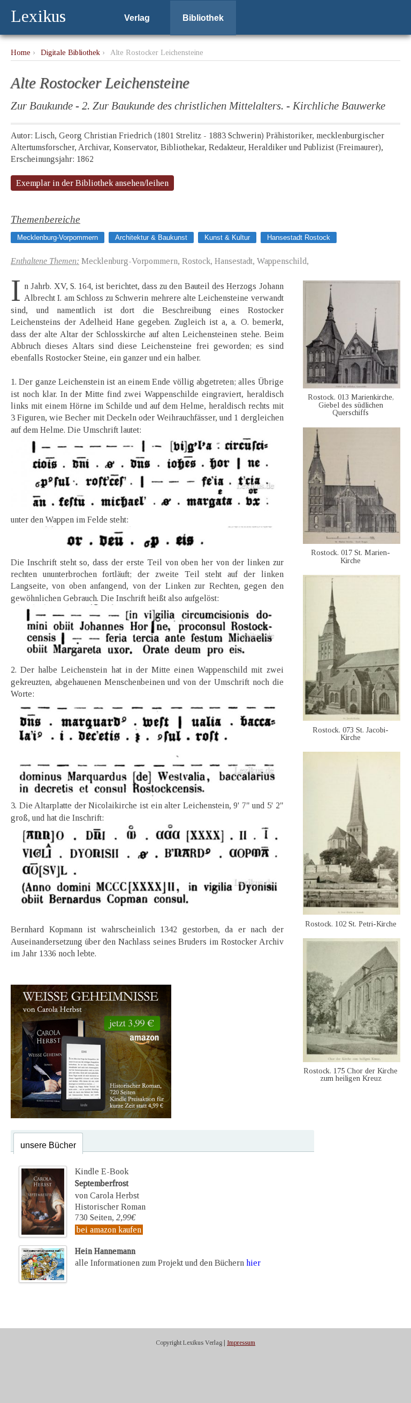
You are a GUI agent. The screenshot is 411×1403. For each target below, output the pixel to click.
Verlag (137, 17)
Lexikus (38, 16)
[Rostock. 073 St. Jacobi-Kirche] (351, 717)
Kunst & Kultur (227, 237)
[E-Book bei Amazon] (91, 1115)
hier (253, 1262)
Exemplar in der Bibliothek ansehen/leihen (92, 183)
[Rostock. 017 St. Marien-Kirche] (351, 540)
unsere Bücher (48, 1145)
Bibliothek (203, 17)
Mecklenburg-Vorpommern (57, 237)
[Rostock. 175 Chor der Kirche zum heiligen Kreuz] (351, 1059)
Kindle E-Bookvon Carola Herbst (107, 1183)
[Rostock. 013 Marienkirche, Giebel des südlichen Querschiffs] (351, 385)
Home (21, 52)
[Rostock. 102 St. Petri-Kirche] (351, 911)
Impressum (241, 1342)
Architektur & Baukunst (151, 237)
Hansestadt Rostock (298, 237)
